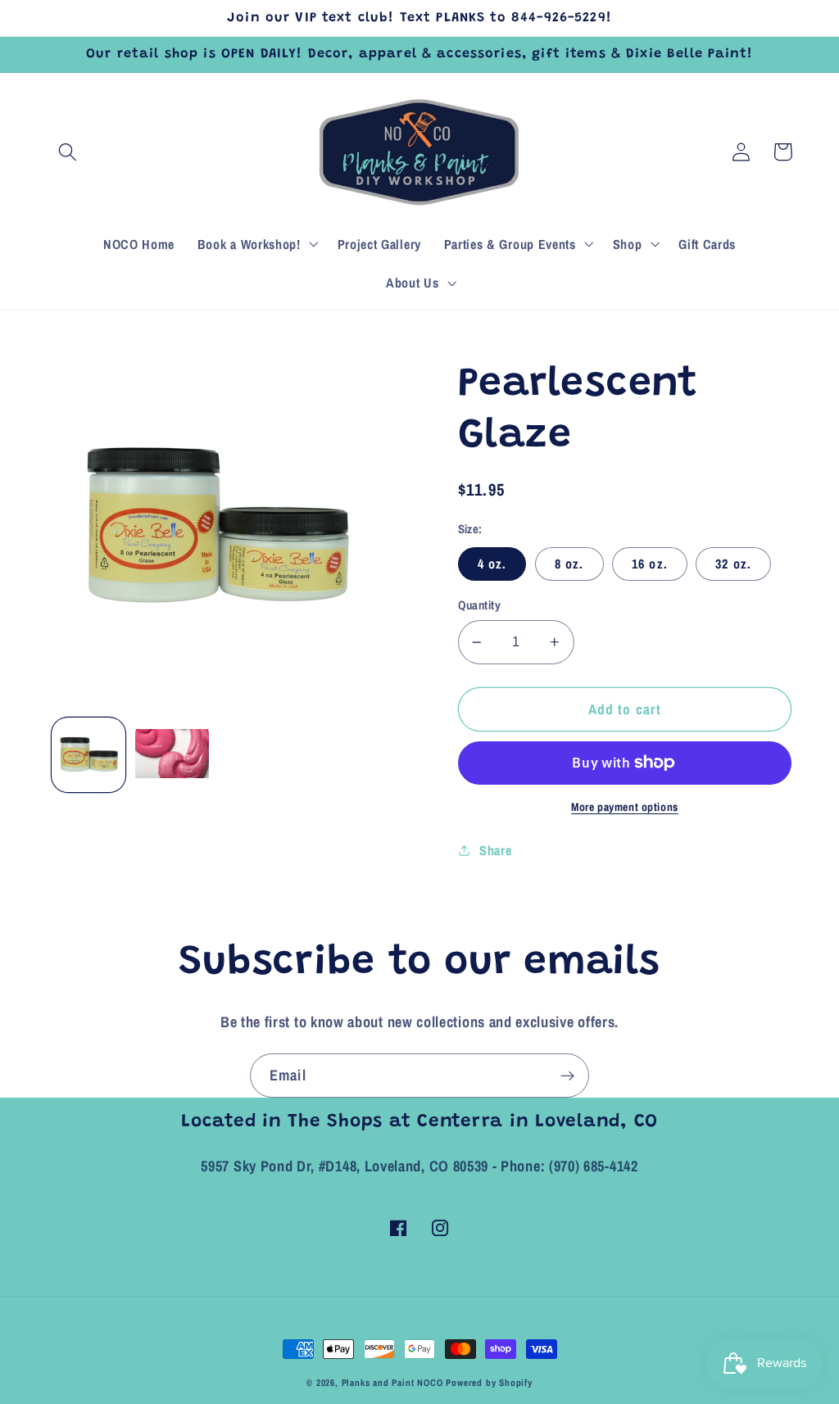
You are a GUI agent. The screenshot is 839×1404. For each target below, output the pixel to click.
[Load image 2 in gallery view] (172, 754)
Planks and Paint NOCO (392, 1382)
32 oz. (733, 564)
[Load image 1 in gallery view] (88, 754)
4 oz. (492, 564)
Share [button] (495, 850)
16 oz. (650, 564)
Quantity (479, 605)
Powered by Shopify (489, 1382)
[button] (68, 152)
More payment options (624, 806)
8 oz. (569, 564)
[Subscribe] (567, 1075)
